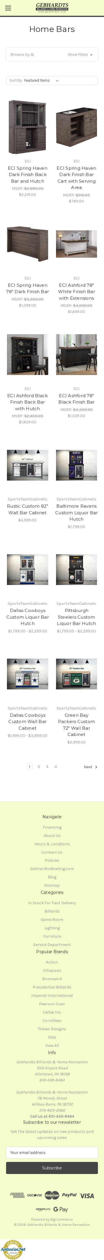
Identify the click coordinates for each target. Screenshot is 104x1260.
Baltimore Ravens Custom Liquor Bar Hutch (76, 512)
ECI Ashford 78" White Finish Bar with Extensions (76, 291)
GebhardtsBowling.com (52, 868)
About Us (52, 835)
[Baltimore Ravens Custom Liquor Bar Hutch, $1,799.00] (76, 465)
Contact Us (52, 852)
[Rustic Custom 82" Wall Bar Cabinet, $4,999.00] (27, 465)
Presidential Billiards (52, 987)
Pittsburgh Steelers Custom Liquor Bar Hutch (76, 617)
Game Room (52, 919)
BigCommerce (61, 1219)
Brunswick (52, 978)
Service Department (52, 944)
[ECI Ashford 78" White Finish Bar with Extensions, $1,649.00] (76, 244)
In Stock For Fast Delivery (52, 902)
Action (52, 962)
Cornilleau (52, 1020)
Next (88, 766)
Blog (52, 877)
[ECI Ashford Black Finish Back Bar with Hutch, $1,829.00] (27, 355)
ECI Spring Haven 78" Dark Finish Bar (27, 288)
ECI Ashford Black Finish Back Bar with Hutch (27, 402)
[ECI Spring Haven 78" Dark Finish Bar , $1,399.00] (27, 244)
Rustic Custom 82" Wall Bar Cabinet (27, 509)
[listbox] (42, 80)
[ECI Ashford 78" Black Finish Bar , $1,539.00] (76, 355)
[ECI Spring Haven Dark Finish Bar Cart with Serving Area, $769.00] (76, 127)
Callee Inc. (52, 1012)
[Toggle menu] (8, 8)
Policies (52, 860)
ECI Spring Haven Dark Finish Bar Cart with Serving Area (76, 177)
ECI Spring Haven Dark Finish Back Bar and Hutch (27, 174)
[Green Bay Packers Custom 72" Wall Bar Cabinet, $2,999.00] (76, 674)
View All (52, 1045)
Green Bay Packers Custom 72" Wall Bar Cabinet (76, 724)
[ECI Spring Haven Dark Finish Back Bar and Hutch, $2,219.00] (27, 127)
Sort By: (16, 80)
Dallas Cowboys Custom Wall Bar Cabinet (27, 721)
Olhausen (52, 970)
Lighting (52, 928)
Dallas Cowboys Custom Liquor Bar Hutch (27, 617)
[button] (52, 54)
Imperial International (52, 995)
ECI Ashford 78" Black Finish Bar (76, 399)
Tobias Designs (52, 1028)
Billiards (52, 911)
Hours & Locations (52, 844)
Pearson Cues (52, 1003)
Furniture (52, 936)
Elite (52, 1037)
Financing (52, 827)
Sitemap (52, 885)
